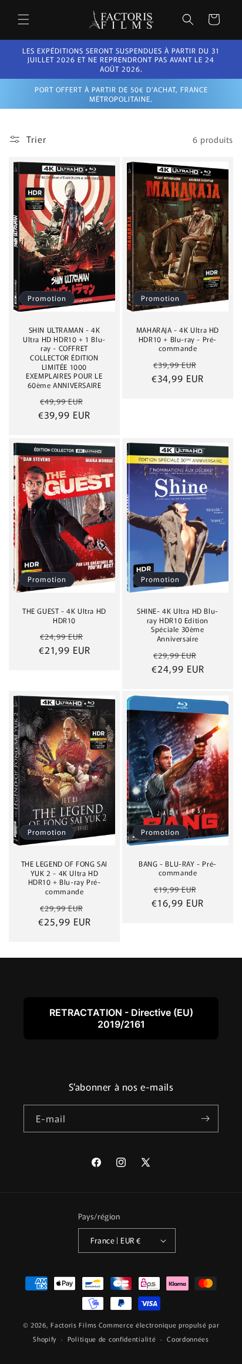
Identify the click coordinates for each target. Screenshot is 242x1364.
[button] (23, 19)
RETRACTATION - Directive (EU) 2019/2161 (121, 1018)
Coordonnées (188, 1338)
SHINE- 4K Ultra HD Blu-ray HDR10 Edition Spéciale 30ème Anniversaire (178, 624)
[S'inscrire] (205, 1118)
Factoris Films (74, 1324)
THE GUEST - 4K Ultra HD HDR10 (64, 615)
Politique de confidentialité (112, 1338)
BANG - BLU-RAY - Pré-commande (178, 868)
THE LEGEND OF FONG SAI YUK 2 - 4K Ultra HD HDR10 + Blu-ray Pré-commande (64, 878)
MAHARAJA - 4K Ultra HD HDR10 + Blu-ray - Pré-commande (177, 339)
